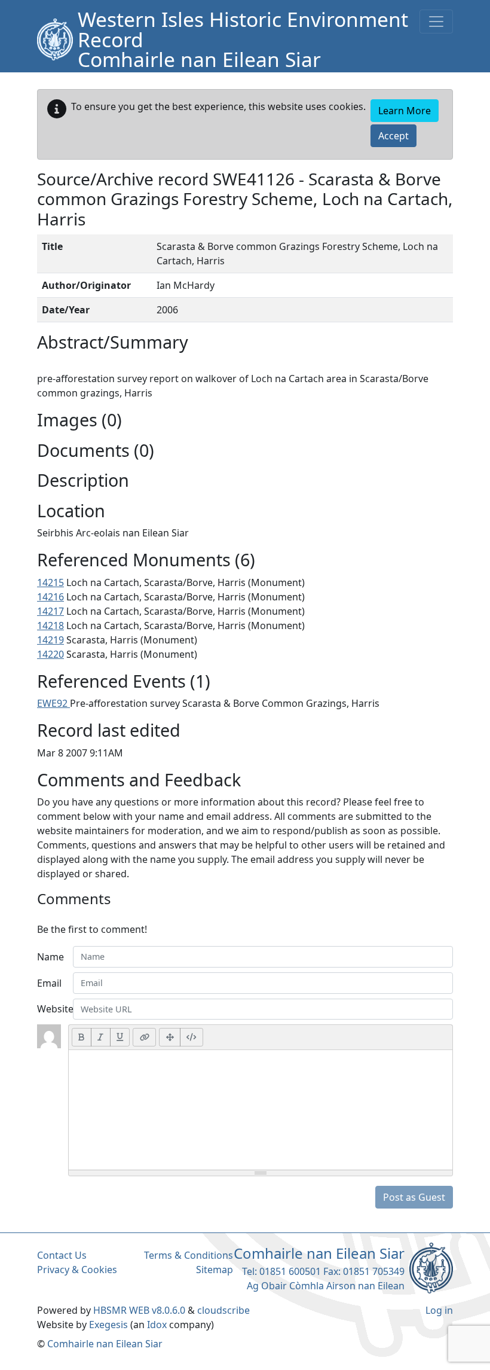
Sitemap (214, 1269)
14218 (50, 625)
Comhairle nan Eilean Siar (105, 1343)
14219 (50, 639)
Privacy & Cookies (77, 1269)
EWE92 (53, 703)
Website (51, 1008)
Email (49, 983)
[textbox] (260, 1110)
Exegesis (108, 1324)
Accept (393, 135)
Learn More (404, 110)
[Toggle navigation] (436, 21)
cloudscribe (223, 1310)
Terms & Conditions (188, 1255)
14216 (50, 596)
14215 (50, 582)
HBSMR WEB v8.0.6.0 (140, 1310)
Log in (439, 1310)
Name (50, 956)
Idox (157, 1324)
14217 (50, 611)
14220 (50, 654)
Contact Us (62, 1255)
